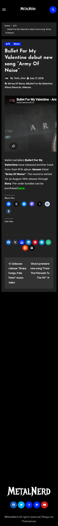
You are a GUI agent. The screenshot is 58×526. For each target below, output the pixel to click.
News (17, 44)
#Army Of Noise (16, 83)
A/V (8, 44)
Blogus (46, 516)
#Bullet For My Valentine (39, 83)
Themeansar (28, 521)
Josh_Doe (19, 78)
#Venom (26, 87)
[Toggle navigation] (4, 9)
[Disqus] (29, 339)
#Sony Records (13, 87)
